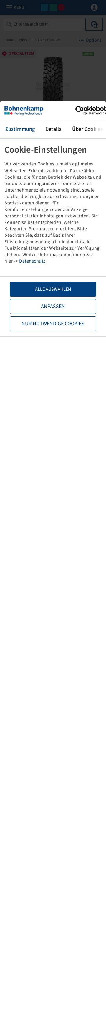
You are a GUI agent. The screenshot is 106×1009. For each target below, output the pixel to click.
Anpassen (53, 306)
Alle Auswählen (53, 289)
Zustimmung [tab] (20, 129)
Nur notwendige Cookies (53, 323)
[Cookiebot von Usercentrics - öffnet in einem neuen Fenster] (80, 110)
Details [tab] (53, 129)
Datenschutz (32, 261)
